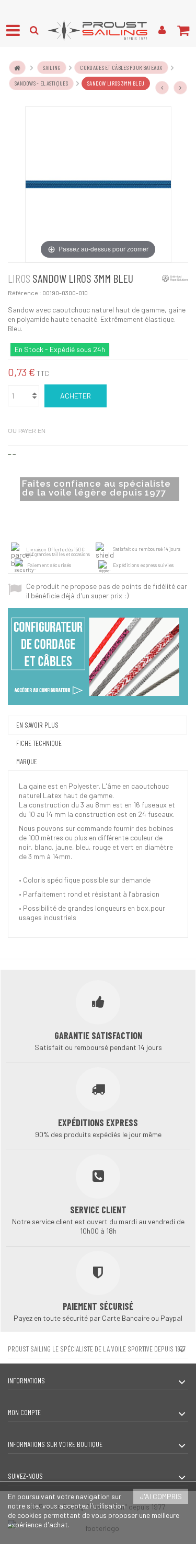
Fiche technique (39, 743)
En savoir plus (37, 724)
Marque (26, 761)
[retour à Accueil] (17, 68)
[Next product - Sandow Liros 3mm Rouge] (180, 87)
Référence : (24, 292)
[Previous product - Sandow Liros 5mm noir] (162, 87)
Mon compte (24, 1412)
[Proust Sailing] (98, 30)
